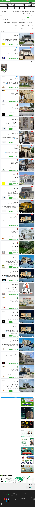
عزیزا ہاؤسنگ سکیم (14, 23)
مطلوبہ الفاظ (12, 7)
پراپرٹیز (32, 0)
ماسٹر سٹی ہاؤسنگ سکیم (22, 20)
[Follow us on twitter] (8, 501)
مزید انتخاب (6, 7)
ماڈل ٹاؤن (8, 20)
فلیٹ (26, 16)
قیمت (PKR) (33, 7)
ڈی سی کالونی (30, 25)
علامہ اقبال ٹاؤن (22, 28)
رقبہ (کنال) (6, 4)
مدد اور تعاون (33, 497)
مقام (23, 4)
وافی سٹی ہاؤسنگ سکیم (14, 22)
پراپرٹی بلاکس (29, 0)
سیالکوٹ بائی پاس (7, 22)
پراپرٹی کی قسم (12, 4)
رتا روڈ (16, 25)
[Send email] (17, 44)
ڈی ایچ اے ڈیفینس (30, 22)
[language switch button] (4, 0)
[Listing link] (17, 39)
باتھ (18, 7)
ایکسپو (25, 497)
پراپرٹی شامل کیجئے (23, 499)
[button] (33, 5)
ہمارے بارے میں (33, 493)
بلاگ (25, 493)
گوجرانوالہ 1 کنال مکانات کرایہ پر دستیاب (7, 16)
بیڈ (23, 7)
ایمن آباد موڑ (31, 23)
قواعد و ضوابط (33, 499)
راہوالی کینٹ (23, 23)
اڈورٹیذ (34, 498)
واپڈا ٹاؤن (31, 28)
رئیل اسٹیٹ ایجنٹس (23, 498)
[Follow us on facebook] (8, 499)
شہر (30, 4)
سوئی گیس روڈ (15, 28)
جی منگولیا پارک (14, 26)
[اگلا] (1, 394)
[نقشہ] (21, 45)
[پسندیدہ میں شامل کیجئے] (19, 45)
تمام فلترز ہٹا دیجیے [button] (25, 13)
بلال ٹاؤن (8, 23)
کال (10, 44)
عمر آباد (8, 25)
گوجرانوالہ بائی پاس (22, 26)
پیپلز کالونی (15, 20)
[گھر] (33, 0)
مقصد (33, 4)
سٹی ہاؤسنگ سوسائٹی (30, 20)
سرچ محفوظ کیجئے (4, 11)
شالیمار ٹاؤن (8, 26)
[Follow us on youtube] (5, 499)
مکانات (28, 16)
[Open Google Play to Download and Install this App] (3, 476)
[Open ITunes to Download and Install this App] (9, 476)
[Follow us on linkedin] (6, 501)
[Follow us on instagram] (6, 499)
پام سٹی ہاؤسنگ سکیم (22, 25)
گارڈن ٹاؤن (31, 26)
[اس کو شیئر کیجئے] (20, 45)
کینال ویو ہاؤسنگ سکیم (22, 22)
